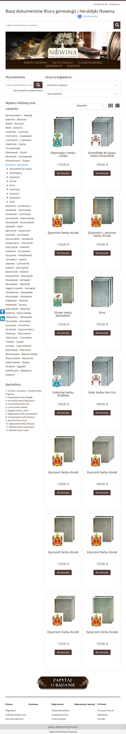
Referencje (102, 714)
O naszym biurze (105, 710)
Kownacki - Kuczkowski (18, 251)
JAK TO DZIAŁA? (62, 62)
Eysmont (14, 193)
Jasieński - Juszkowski (17, 234)
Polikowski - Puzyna (16, 304)
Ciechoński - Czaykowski (19, 135)
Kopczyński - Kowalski (17, 247)
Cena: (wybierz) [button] (54, 93)
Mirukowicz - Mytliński (18, 284)
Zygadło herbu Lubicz (18, 410)
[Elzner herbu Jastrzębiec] (63, 292)
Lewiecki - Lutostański (17, 263)
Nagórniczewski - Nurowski (20, 288)
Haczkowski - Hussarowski (20, 222)
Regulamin (11, 710)
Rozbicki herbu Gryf (17, 420)
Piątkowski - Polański (17, 300)
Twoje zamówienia (60, 710)
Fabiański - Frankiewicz (18, 205)
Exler (12, 201)
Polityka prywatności (16, 714)
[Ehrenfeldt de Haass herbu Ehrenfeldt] (102, 132)
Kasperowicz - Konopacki (19, 243)
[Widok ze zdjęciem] (110, 105)
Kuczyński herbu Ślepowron (21, 400)
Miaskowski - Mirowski (18, 280)
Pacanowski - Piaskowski (19, 296)
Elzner (13, 181)
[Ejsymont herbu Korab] (63, 212)
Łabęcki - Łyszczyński (17, 267)
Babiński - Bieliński (16, 119)
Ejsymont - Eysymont (17, 164)
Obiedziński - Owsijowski (19, 292)
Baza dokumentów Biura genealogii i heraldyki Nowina (60, 11)
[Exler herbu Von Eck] (102, 372)
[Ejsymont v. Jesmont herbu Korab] (102, 212)
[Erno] (102, 292)
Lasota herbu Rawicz (18, 407)
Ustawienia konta (60, 714)
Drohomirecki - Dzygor (18, 160)
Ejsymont (15, 177)
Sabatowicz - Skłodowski (19, 317)
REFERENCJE (54, 66)
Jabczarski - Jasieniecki (18, 230)
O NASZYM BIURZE (90, 62)
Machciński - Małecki (17, 271)
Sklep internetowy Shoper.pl (63, 731)
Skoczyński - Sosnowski (18, 321)
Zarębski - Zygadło (16, 366)
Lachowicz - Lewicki (16, 259)
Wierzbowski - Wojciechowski (21, 354)
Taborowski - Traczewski (19, 337)
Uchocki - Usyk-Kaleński (18, 345)
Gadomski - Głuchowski (18, 210)
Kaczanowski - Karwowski (19, 238)
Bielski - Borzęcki (15, 123)
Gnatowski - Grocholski (18, 214)
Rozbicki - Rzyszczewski (18, 312)
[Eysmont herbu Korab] (63, 452)
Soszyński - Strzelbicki (18, 325)
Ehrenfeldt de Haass (21, 168)
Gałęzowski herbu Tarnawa (22, 423)
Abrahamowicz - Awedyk (19, 115)
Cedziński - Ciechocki (17, 131)
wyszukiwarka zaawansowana (27, 90)
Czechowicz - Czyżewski (18, 140)
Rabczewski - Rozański (18, 308)
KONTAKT (73, 66)
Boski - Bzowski (14, 127)
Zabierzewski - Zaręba (18, 362)
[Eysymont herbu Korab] (63, 611)
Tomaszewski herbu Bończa (21, 417)
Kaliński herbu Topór (19, 430)
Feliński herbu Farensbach (21, 426)
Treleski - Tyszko (14, 341)
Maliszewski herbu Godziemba (22, 413)
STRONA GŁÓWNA (35, 62)
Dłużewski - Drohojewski (19, 156)
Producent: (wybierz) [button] (57, 85)
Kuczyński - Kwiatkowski (19, 255)
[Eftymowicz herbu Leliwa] (63, 132)
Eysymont (15, 197)
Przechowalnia (59, 718)
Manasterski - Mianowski (19, 275)
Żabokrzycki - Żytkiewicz (19, 370)
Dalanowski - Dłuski (16, 152)
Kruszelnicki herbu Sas (18, 403)
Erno (12, 185)
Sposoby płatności (14, 718)
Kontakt (101, 718)
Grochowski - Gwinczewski (20, 218)
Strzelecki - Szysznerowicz (20, 329)
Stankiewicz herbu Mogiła (20, 397)
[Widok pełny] (117, 105)
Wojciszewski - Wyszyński (19, 358)
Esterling (14, 189)
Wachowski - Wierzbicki (18, 350)
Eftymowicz (16, 173)
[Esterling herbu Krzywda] (63, 372)
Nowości (10, 374)
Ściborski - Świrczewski (18, 333)
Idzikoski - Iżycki (14, 226)
